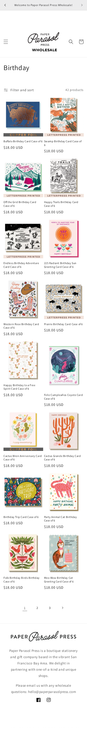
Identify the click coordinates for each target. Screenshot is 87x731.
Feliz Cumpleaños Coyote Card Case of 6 (63, 396)
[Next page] (62, 608)
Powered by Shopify (67, 727)
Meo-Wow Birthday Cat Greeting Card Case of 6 (59, 579)
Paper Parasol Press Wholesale (36, 727)
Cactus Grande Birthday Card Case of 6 (62, 457)
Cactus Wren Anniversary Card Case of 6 (22, 457)
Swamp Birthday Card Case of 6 (63, 143)
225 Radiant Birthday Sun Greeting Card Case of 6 (60, 264)
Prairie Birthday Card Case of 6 (63, 324)
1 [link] (25, 608)
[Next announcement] (82, 5)
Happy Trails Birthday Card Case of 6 (61, 203)
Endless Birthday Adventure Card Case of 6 (21, 264)
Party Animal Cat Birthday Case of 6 (60, 518)
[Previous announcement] (5, 5)
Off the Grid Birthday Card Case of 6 (19, 203)
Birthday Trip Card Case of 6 (21, 517)
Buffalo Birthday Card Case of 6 (23, 141)
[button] (6, 42)
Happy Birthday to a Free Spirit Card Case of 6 (19, 387)
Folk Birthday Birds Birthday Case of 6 (21, 579)
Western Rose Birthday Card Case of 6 (21, 326)
